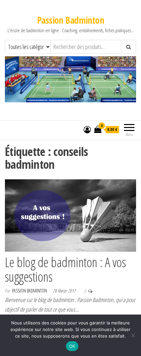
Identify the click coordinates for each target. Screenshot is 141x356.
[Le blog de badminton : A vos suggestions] (70, 215)
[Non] (133, 335)
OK (72, 346)
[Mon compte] (87, 129)
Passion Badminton (70, 20)
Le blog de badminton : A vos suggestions (65, 269)
